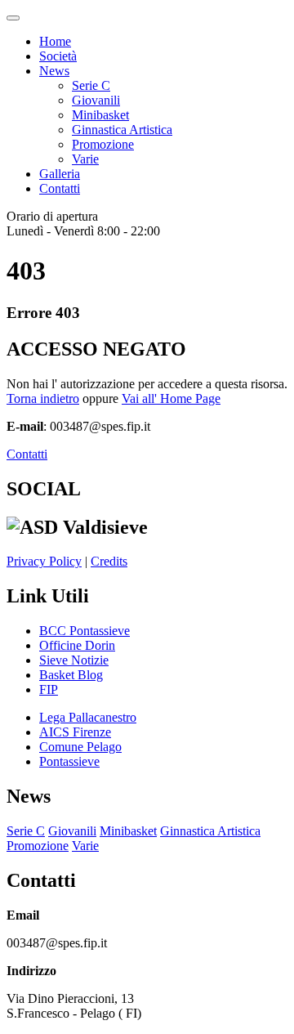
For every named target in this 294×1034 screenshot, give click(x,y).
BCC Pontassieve (84, 631)
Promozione (103, 144)
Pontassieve (69, 761)
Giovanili (96, 100)
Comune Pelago (80, 747)
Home (55, 41)
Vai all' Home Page (171, 398)
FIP (48, 689)
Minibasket (100, 115)
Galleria (59, 174)
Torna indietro (43, 398)
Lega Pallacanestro (87, 717)
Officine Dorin (77, 645)
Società (58, 56)
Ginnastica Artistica (122, 130)
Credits (109, 561)
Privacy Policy (44, 561)
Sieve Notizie (74, 660)
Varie (85, 159)
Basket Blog (71, 675)
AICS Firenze (75, 732)
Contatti (59, 188)
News (54, 71)
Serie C (91, 85)
